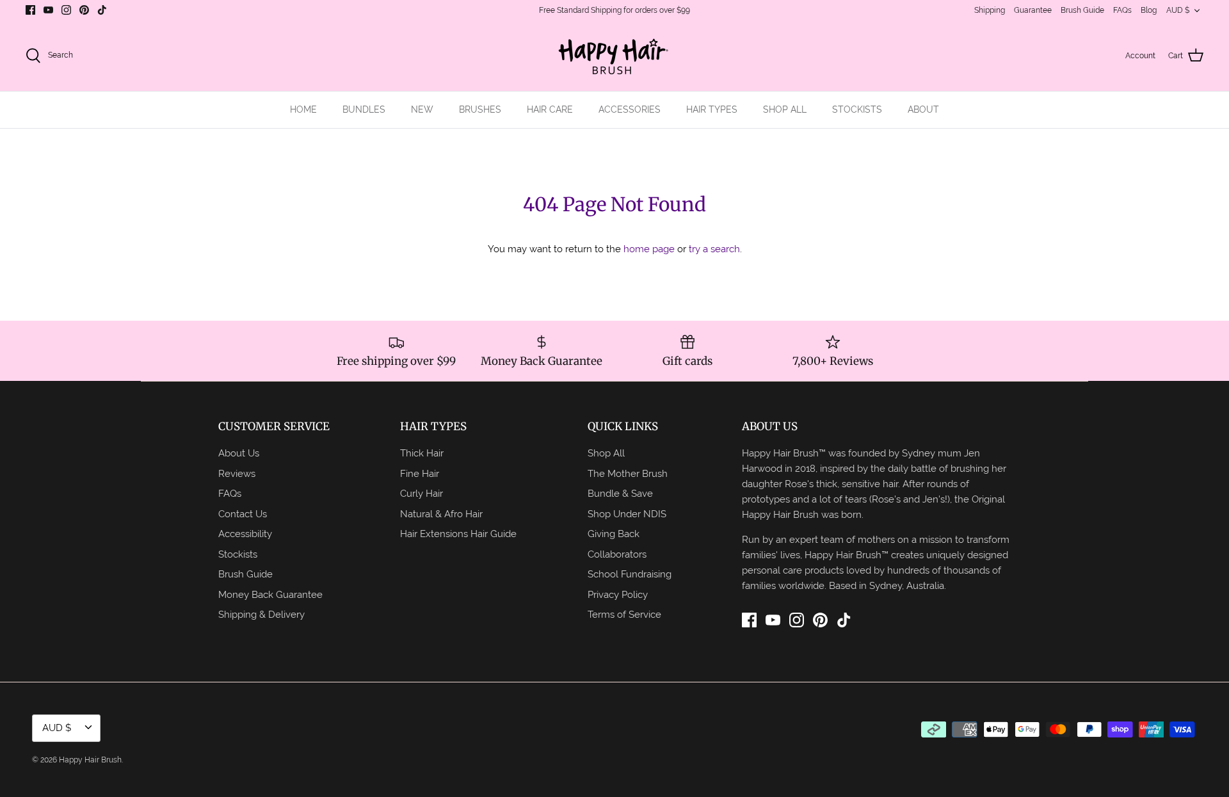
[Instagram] (66, 10)
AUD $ (1177, 10)
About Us (238, 452)
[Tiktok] (102, 10)
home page (649, 248)
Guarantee (1033, 10)
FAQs (1122, 10)
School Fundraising (629, 573)
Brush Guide (1082, 10)
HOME (303, 109)
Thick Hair (422, 452)
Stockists (237, 554)
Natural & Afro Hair (441, 513)
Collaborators (617, 554)
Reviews (236, 473)
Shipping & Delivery (261, 614)
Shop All (606, 452)
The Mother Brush (628, 473)
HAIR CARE (550, 109)
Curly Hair (421, 493)
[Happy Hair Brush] (614, 56)
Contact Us (242, 513)
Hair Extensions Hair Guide (458, 533)
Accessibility (245, 533)
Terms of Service (624, 614)
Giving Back (613, 533)
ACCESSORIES (629, 109)
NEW (422, 109)
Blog (1149, 10)
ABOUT (923, 109)
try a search (714, 248)
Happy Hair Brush (90, 759)
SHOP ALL (785, 109)
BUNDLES (363, 109)
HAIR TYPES (711, 109)
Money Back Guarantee (270, 594)
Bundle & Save (620, 493)
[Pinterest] (84, 10)
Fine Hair (419, 473)
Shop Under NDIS (627, 513)
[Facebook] (30, 10)
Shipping (989, 10)
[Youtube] (48, 10)
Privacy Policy (618, 594)
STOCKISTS (857, 109)
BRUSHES (480, 109)
